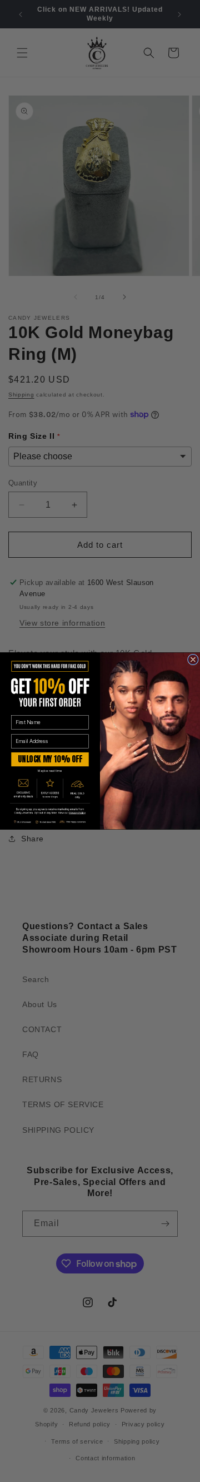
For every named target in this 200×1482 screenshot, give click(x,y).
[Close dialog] (193, 660)
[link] (50, 811)
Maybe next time (50, 771)
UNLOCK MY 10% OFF (50, 759)
